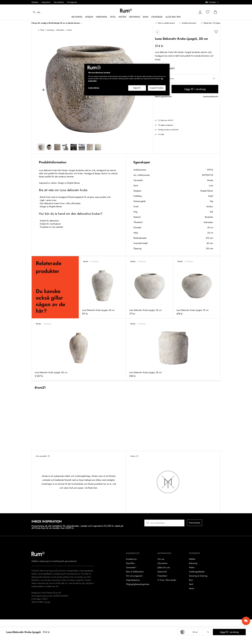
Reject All (137, 88)
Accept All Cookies (156, 88)
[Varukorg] (215, 12)
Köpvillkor (130, 563)
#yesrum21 (162, 572)
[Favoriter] (207, 12)
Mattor (192, 567)
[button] (212, 2)
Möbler (192, 559)
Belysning (193, 563)
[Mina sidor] (200, 12)
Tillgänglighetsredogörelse (137, 584)
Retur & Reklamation (135, 572)
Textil (191, 584)
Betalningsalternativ (163, 96)
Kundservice (131, 559)
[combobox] (212, 2)
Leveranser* (131, 567)
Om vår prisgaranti (134, 576)
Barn (191, 580)
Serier (191, 588)
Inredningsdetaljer (197, 572)
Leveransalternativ (210, 96)
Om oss (161, 559)
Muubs (210, 180)
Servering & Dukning (198, 576)
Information (162, 563)
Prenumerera (194, 522)
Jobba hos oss (164, 567)
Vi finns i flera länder (167, 580)
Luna (211, 185)
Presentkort (162, 576)
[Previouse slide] (43, 90)
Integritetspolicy (133, 580)
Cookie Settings (93, 88)
